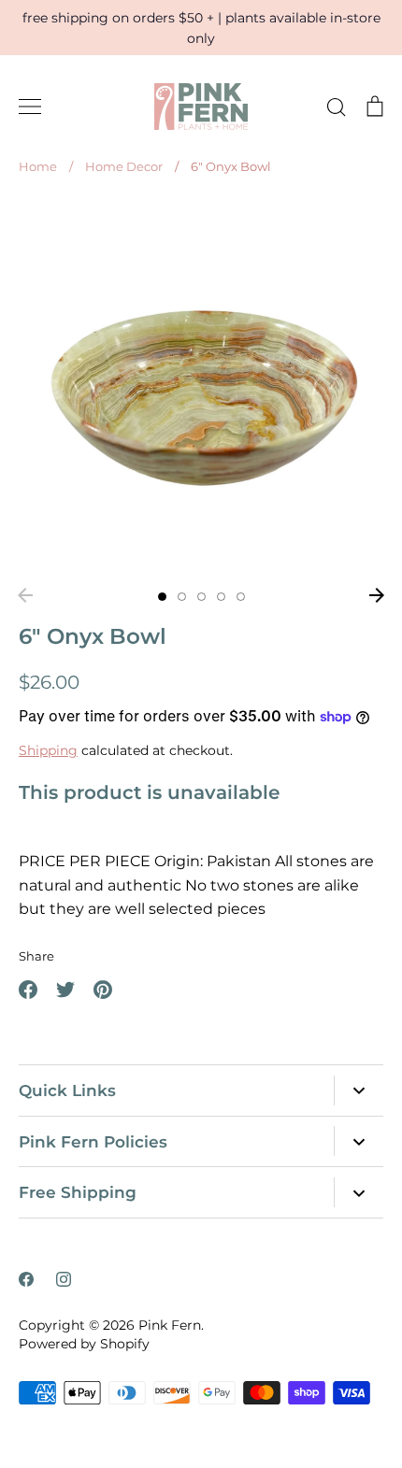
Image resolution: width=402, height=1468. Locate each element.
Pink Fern (169, 1325)
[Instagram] (63, 1279)
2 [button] (182, 596)
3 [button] (201, 596)
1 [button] (162, 596)
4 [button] (221, 596)
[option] (201, 388)
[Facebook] (26, 1279)
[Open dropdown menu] (358, 1090)
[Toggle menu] (29, 106)
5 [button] (241, 596)
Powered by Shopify (84, 1343)
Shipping (48, 750)
